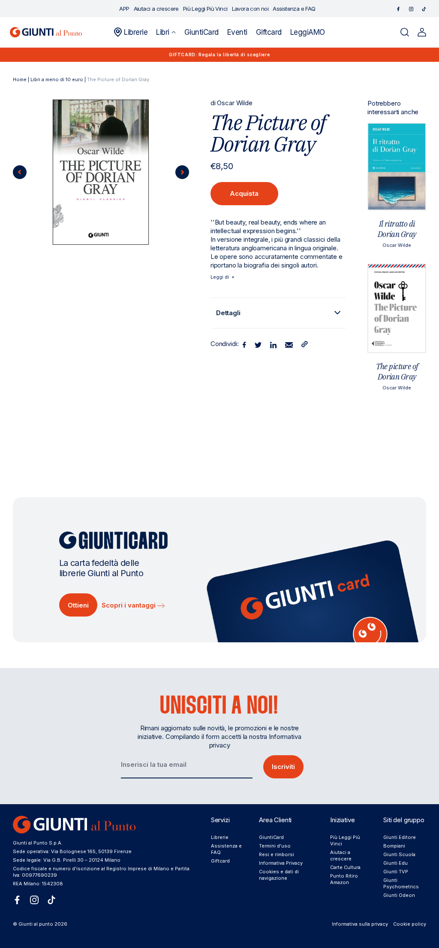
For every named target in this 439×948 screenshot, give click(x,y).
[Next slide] (182, 172)
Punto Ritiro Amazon (344, 879)
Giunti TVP (395, 872)
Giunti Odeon (399, 895)
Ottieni (78, 605)
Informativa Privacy (281, 863)
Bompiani (394, 846)
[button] (165, 32)
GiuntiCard (271, 837)
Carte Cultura (345, 867)
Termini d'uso (275, 846)
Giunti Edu (395, 863)
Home (20, 79)
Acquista (244, 193)
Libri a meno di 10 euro (56, 79)
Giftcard (220, 861)
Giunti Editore (399, 837)
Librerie (220, 837)
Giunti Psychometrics (401, 883)
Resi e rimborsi (276, 854)
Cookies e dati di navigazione (279, 875)
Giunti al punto (35, 924)
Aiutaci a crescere (341, 855)
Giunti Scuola (399, 854)
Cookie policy (409, 924)
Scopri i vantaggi (129, 605)
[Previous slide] (20, 172)
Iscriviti (283, 767)
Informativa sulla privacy (360, 924)
